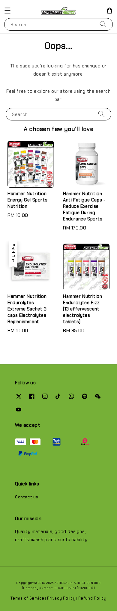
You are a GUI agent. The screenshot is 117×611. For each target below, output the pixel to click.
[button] (7, 10)
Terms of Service (27, 598)
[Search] (102, 24)
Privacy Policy (61, 598)
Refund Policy (92, 598)
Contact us (26, 497)
